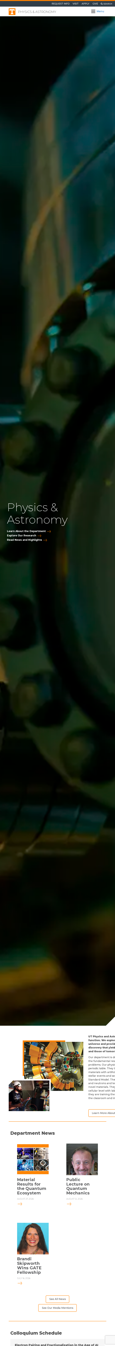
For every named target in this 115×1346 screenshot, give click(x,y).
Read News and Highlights (24, 539)
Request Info (61, 3)
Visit (76, 3)
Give (95, 3)
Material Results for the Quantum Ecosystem (31, 1186)
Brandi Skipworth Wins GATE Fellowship (29, 1266)
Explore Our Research (21, 535)
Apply (85, 3)
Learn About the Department (26, 531)
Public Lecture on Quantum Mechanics (78, 1186)
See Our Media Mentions (57, 1307)
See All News (57, 1299)
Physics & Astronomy (37, 12)
